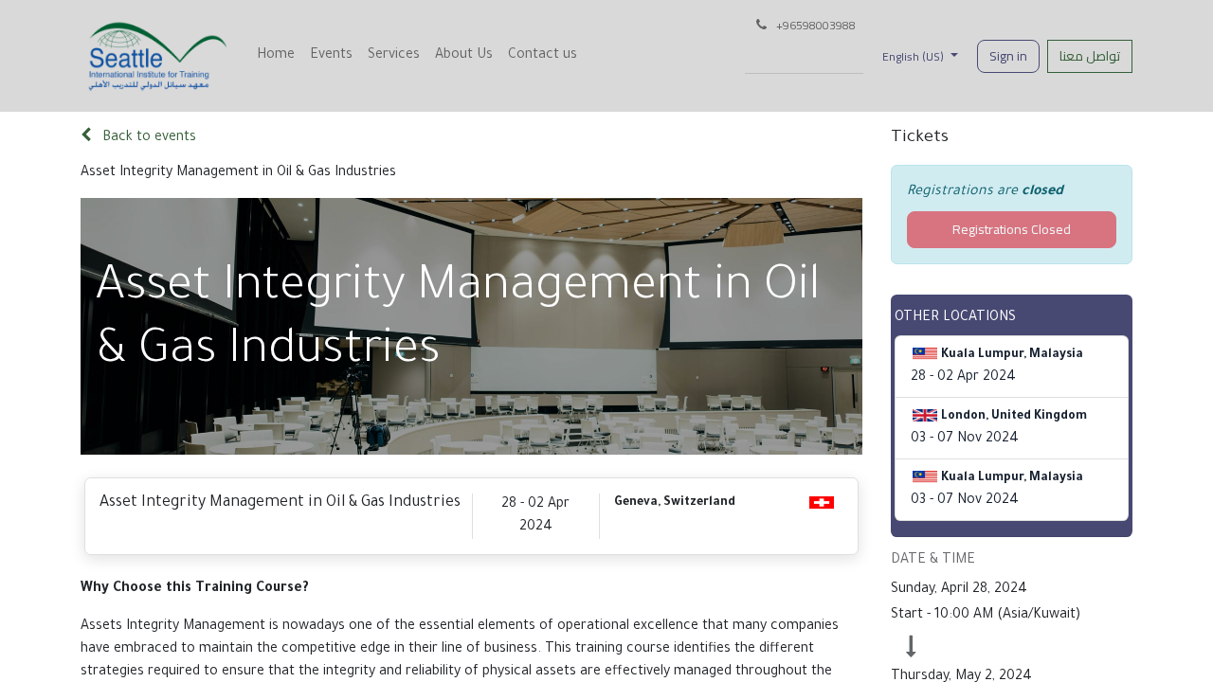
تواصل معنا (1089, 56)
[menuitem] (275, 56)
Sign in (1008, 56)
